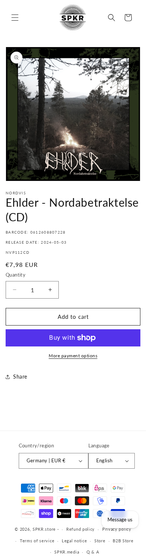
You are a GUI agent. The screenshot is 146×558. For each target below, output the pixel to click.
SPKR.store (44, 529)
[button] (15, 17)
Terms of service (37, 540)
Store (100, 540)
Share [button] (20, 376)
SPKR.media (66, 551)
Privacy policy (116, 529)
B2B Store (123, 540)
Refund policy (80, 529)
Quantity (15, 275)
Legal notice (74, 540)
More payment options (73, 355)
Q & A (92, 551)
